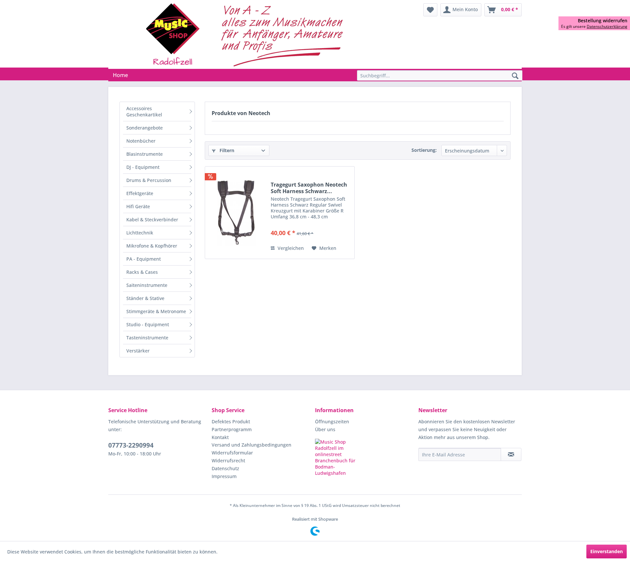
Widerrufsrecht (228, 460)
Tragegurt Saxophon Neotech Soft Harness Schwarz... (309, 187)
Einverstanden (606, 551)
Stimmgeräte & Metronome (156, 311)
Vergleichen (290, 248)
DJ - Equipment (142, 167)
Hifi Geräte (138, 206)
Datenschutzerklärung (607, 26)
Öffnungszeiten (332, 421)
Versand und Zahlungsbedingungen (251, 445)
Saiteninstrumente (146, 285)
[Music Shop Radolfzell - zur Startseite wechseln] (246, 34)
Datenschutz (225, 468)
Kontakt (220, 437)
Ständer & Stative (145, 298)
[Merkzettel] (430, 9)
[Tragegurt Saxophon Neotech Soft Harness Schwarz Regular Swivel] (236, 212)
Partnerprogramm (232, 429)
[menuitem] (430, 9)
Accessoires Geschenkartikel (144, 111)
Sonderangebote (144, 128)
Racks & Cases (142, 272)
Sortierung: (424, 150)
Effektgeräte (139, 193)
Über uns (325, 429)
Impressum (224, 476)
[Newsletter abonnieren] (511, 454)
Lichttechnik (139, 233)
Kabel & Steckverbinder (152, 219)
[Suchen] (515, 76)
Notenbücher (141, 141)
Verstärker (138, 351)
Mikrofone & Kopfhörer (151, 246)
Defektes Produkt (231, 421)
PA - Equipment (143, 259)
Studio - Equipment (147, 324)
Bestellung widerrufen (602, 21)
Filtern (226, 150)
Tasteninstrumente (147, 337)
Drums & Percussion (148, 180)
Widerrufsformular (232, 453)
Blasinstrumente (144, 154)
